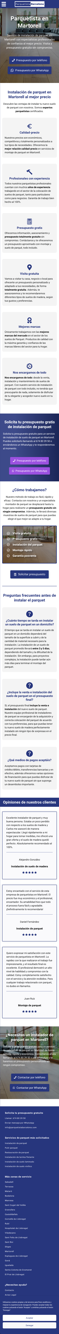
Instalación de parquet (16, 1143)
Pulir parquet (11, 1148)
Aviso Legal (10, 1295)
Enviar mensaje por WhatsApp (19, 1123)
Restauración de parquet (17, 1152)
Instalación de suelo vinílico (18, 1166)
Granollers (10, 1210)
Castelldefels (11, 1214)
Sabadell (9, 1182)
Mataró (8, 1191)
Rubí (7, 1223)
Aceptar (29, 1318)
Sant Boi (9, 1242)
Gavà (7, 1260)
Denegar (29, 1325)
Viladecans (10, 1233)
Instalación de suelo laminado (19, 1162)
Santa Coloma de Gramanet (18, 1270)
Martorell (9, 1251)
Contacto (9, 1290)
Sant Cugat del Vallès (15, 1205)
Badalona (9, 1196)
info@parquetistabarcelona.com (21, 1127)
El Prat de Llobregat (14, 1274)
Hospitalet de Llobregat (16, 1228)
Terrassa (9, 1187)
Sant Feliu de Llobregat (16, 1237)
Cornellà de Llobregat (15, 1219)
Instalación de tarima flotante (19, 1157)
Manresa (9, 1200)
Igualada (9, 1265)
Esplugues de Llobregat (16, 1256)
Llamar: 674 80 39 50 (15, 1118)
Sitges (8, 1247)
